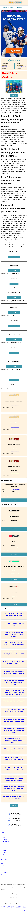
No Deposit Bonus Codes (24, 908)
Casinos (4, 852)
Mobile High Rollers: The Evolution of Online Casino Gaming (14, 634)
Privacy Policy (8, 907)
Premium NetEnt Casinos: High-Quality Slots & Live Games (14, 720)
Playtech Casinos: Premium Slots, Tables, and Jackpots (14, 710)
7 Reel (4, 865)
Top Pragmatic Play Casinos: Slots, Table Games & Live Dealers (14, 682)
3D (3, 870)
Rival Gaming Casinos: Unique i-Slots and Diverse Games (14, 701)
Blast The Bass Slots (5, 66)
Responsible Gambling (18, 907)
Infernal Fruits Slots (20, 66)
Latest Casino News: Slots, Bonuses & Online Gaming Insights (14, 740)
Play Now (14, 95)
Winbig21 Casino (15, 405)
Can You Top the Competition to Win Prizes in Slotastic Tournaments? (14, 750)
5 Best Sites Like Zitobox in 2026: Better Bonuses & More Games (14, 788)
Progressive (5, 872)
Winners (5, 850)
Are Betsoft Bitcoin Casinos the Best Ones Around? (14, 614)
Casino (2, 832)
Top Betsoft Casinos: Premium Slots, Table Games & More (14, 653)
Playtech (5, 839)
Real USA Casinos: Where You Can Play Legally (14, 797)
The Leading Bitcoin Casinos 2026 (14, 624)
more (25, 387)
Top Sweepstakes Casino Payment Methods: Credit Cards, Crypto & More (14, 778)
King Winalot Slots (15, 489)
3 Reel (4, 868)
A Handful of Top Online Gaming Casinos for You (14, 758)
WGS (4, 835)
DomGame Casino (15, 451)
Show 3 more (4, 874)
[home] (16, 4)
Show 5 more (4, 844)
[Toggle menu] (2, 2)
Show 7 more (4, 859)
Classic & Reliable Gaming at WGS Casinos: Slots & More (14, 672)
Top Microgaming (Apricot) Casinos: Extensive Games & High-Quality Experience (14, 692)
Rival (4, 837)
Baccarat (3, 906)
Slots (2, 863)
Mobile (4, 857)
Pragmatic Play (6, 841)
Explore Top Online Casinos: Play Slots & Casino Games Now (14, 730)
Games (4, 854)
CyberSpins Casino (15, 493)
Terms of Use (12, 908)
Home (5, 7)
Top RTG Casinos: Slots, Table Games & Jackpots (14, 662)
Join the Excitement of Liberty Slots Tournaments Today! (14, 643)
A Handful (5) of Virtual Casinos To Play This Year (14, 768)
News (12, 7)
